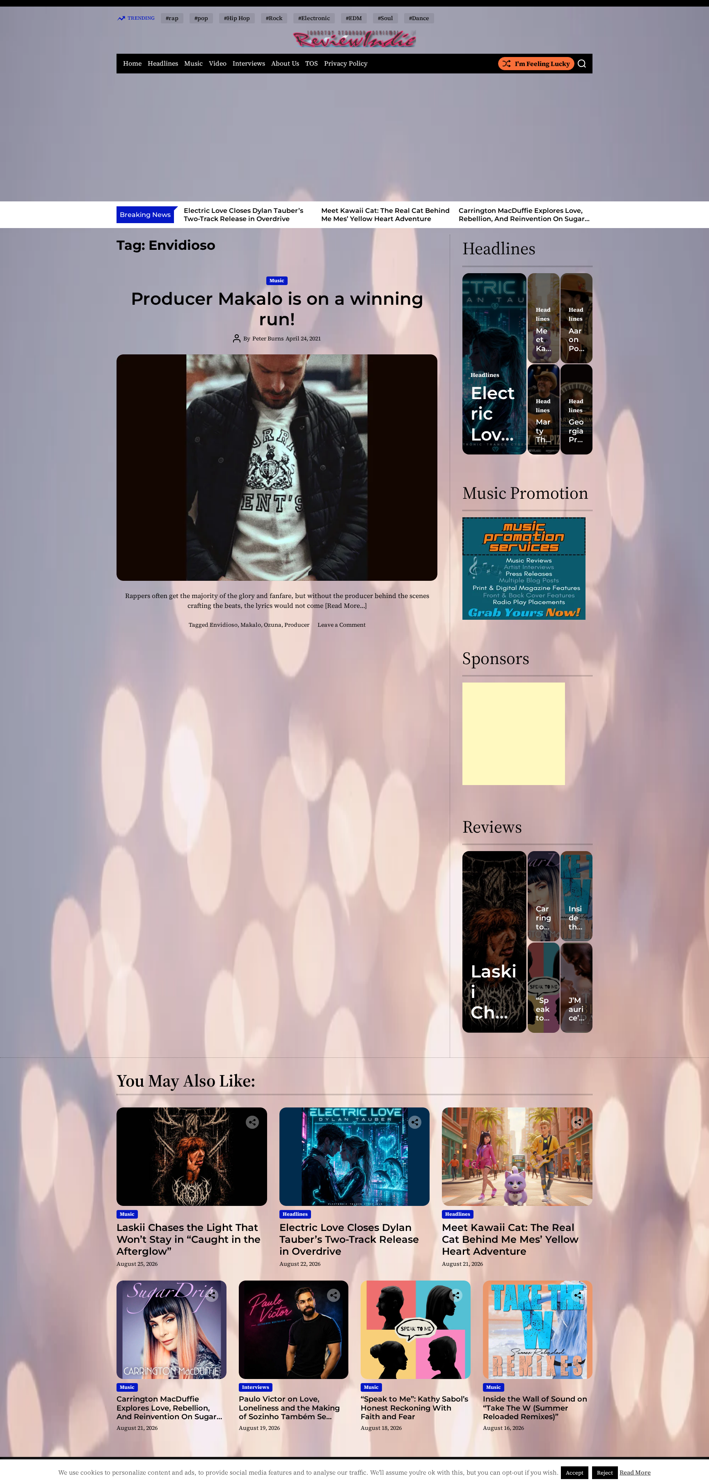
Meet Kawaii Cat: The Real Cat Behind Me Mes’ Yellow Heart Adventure (248, 214)
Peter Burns (268, 338)
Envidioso (224, 625)
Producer (296, 625)
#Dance (419, 18)
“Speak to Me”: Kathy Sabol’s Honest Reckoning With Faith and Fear (414, 1408)
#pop (201, 18)
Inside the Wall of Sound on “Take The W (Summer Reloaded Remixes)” (535, 1408)
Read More (635, 1472)
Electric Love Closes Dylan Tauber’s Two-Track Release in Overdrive (349, 1239)
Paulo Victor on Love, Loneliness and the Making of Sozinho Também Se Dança (521, 218)
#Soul (385, 18)
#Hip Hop (237, 18)
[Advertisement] (354, 137)
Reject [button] (605, 1472)
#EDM (354, 18)
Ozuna (272, 625)
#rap (172, 18)
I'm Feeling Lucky (542, 63)
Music (193, 63)
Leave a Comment (342, 625)
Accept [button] (574, 1472)
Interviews (249, 63)
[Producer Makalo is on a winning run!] (277, 467)
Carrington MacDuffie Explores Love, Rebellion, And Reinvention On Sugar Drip (384, 218)
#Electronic (314, 18)
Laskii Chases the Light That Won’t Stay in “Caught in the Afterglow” (189, 1239)
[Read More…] (346, 605)
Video (217, 63)
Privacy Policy (346, 63)
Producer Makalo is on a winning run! (277, 309)
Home (132, 63)
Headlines (163, 63)
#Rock (274, 18)
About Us (285, 63)
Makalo (250, 625)
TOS (311, 63)
